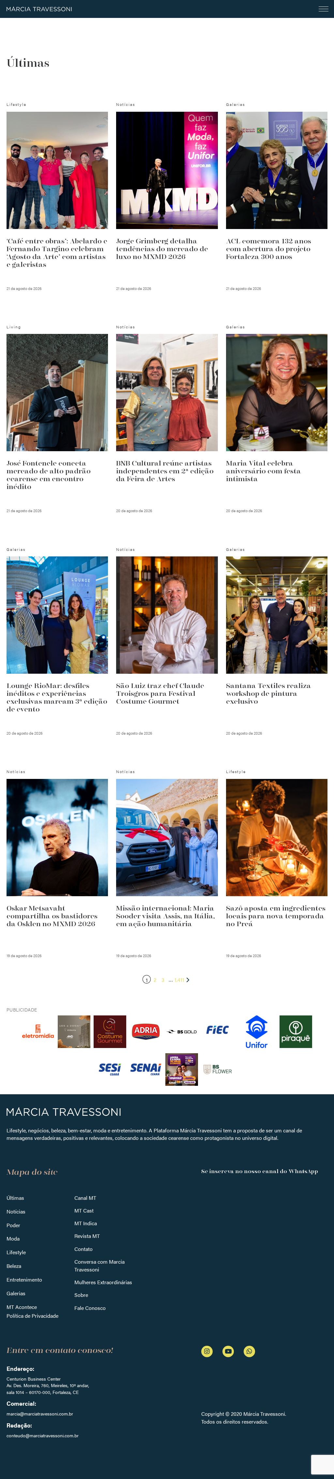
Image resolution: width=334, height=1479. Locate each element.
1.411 (179, 980)
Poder (13, 1225)
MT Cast (84, 1210)
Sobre (81, 1295)
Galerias (16, 1293)
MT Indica (85, 1223)
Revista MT (87, 1236)
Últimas (15, 1197)
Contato (83, 1249)
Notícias (16, 1211)
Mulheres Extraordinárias (103, 1282)
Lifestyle (16, 1252)
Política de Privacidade (32, 1315)
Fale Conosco (90, 1308)
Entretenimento (24, 1279)
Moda (13, 1238)
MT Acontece (22, 1307)
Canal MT (85, 1197)
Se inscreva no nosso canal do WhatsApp (259, 1171)
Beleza (14, 1266)
